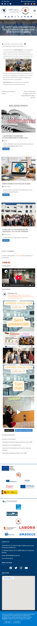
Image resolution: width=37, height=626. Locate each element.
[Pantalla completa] (33, 285)
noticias (21, 44)
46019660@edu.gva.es (29, 1)
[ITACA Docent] (15, 17)
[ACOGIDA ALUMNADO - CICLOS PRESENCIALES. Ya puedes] (18, 380)
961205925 (6, 1)
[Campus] (6, 17)
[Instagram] (7, 3)
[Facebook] (2, 3)
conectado (18, 256)
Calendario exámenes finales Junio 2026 (14, 453)
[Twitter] (5, 3)
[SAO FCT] (19, 17)
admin (5, 140)
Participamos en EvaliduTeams (16, 184)
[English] (28, 4)
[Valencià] (25, 4)
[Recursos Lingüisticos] (25, 17)
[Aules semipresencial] (9, 17)
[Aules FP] (12, 17)
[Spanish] (34, 4)
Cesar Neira (7, 186)
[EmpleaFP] (22, 17)
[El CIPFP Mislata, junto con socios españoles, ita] (18, 348)
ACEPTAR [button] (16, 622)
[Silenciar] (30, 285)
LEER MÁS (7, 622)
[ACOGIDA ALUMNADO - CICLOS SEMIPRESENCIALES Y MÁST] (18, 316)
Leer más (6, 149)
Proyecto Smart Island (9, 439)
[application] (18, 277)
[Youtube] (10, 3)
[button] (34, 10)
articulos (15, 44)
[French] (31, 4)
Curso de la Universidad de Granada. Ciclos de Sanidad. (15, 230)
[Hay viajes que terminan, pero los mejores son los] (18, 412)
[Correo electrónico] (31, 17)
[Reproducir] (4, 285)
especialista (20, 46)
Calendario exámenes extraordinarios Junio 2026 (15, 137)
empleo (14, 46)
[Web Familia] (28, 17)
